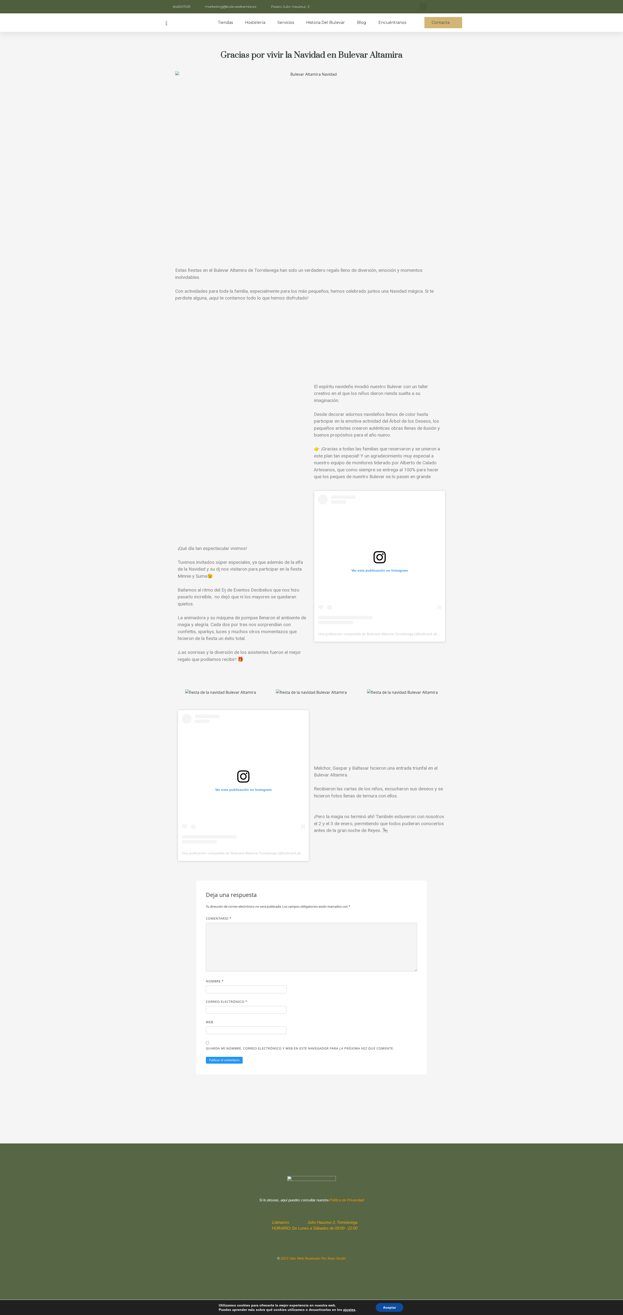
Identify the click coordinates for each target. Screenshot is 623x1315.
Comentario (218, 918)
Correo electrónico (226, 1001)
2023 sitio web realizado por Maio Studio (313, 1258)
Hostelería (255, 22)
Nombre (215, 981)
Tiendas (225, 22)
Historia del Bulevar (325, 22)
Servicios (285, 22)
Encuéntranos (392, 22)
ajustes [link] (349, 1310)
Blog (361, 22)
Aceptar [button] (389, 1307)
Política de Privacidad (347, 1200)
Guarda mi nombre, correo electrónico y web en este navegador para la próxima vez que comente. (300, 1048)
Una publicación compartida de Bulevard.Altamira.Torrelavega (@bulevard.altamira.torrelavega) (391, 634)
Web (209, 1022)
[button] (443, 22)
